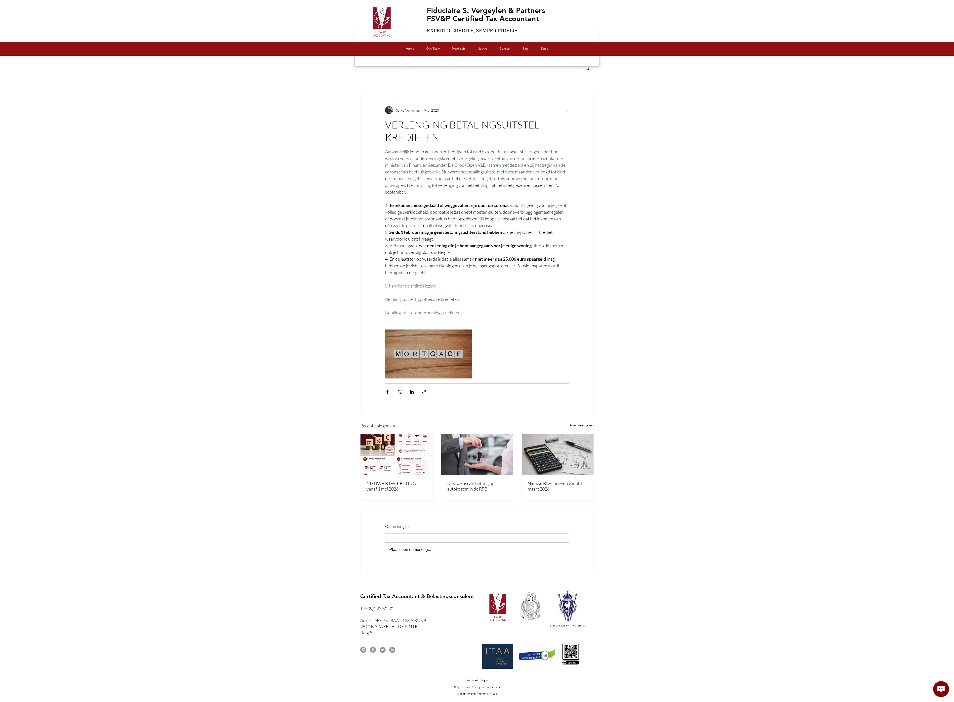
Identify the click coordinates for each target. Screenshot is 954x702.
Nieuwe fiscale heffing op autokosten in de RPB (470, 486)
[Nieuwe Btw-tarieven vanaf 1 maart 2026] (558, 454)
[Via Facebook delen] (387, 391)
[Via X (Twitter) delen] (399, 391)
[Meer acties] (566, 110)
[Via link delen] (424, 391)
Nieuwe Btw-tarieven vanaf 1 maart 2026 (555, 486)
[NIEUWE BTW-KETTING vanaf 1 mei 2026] (396, 454)
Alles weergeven (582, 425)
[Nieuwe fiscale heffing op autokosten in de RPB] (477, 454)
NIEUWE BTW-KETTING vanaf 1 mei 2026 (391, 486)
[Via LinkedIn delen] (411, 391)
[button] (587, 68)
